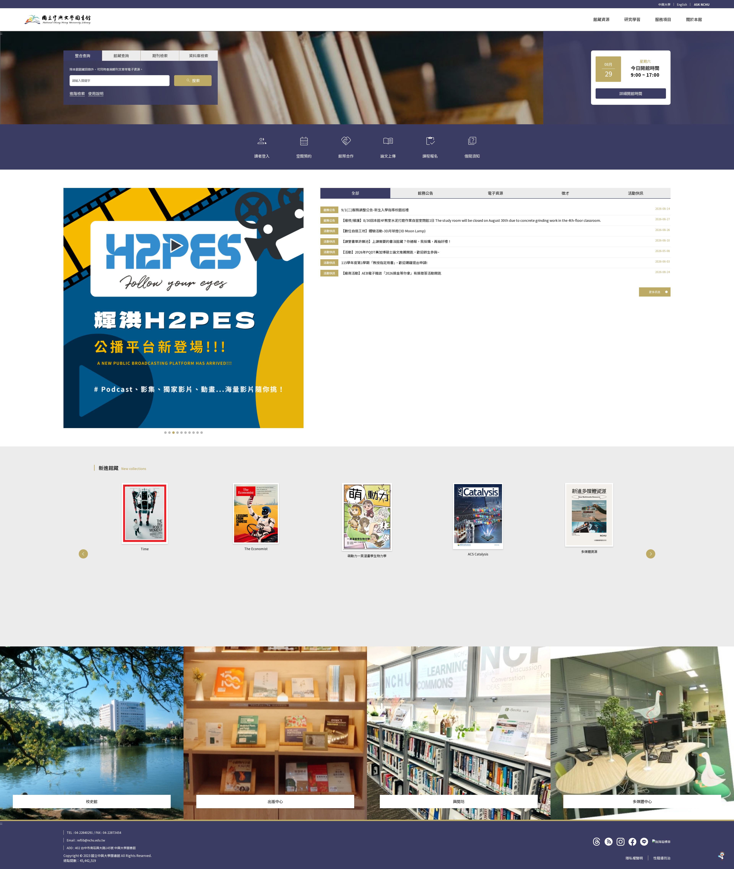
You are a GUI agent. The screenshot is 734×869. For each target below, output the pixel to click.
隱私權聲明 (634, 857)
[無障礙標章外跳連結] (661, 841)
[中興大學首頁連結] (57, 19)
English (682, 4)
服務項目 (663, 19)
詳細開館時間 (630, 93)
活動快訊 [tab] (635, 193)
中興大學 (664, 4)
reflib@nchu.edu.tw (91, 840)
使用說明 (95, 93)
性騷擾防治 (662, 857)
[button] (165, 432)
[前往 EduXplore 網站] (721, 856)
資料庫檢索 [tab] (198, 55)
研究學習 (632, 19)
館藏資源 (601, 19)
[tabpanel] (495, 242)
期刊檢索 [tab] (160, 55)
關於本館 (694, 19)
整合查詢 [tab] (82, 55)
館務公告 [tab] (425, 193)
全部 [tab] (355, 193)
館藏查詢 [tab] (121, 55)
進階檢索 (77, 93)
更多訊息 (654, 292)
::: (1, 10)
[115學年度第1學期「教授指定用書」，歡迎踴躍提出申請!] (183, 308)
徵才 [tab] (565, 193)
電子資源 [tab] (495, 193)
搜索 (193, 80)
